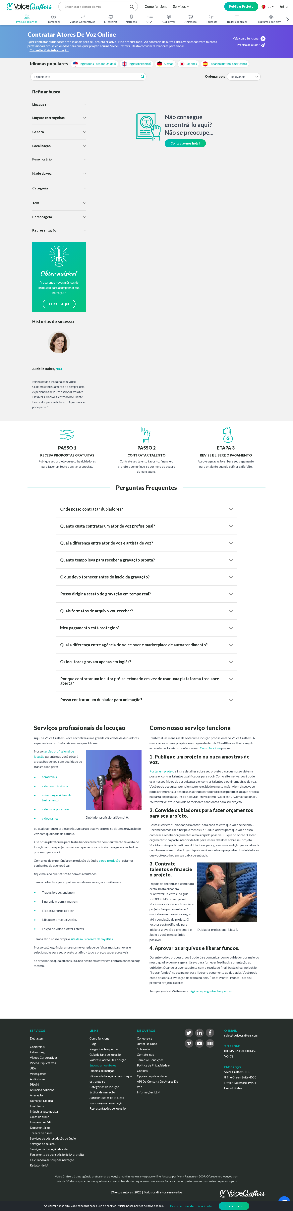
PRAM (34, 1084)
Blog (92, 1044)
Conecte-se (144, 1038)
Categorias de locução (104, 1087)
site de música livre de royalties (92, 939)
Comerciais (37, 1047)
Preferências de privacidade (191, 1206)
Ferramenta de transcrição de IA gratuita (57, 1154)
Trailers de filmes (237, 21)
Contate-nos (145, 1054)
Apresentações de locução (106, 1097)
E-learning (110, 21)
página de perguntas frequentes (210, 991)
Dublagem (36, 1038)
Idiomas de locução (102, 1070)
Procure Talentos (26, 21)
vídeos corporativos (55, 809)
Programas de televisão (271, 21)
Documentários (40, 1127)
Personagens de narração (106, 1103)
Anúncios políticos (42, 1090)
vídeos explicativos (55, 786)
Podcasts (211, 21)
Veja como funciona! (246, 38)
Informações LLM (148, 1092)
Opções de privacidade (152, 1076)
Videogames (38, 1073)
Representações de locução (107, 1108)
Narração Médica (41, 1100)
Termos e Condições (150, 1060)
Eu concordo (234, 1206)
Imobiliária (37, 1106)
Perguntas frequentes (104, 1049)
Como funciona (156, 6)
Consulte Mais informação (49, 50)
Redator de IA (39, 1165)
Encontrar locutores (102, 1065)
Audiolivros (169, 21)
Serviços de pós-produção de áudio (53, 1138)
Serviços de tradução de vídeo (49, 1149)
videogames (50, 818)
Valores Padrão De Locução (107, 1060)
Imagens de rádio (41, 1122)
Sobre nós (143, 1049)
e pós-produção (109, 860)
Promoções (53, 21)
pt (269, 6)
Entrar (284, 6)
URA (149, 21)
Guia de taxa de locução (105, 1054)
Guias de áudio (39, 1117)
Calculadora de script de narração (52, 1160)
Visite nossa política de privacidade (140, 1205)
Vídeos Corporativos (82, 21)
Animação (191, 21)
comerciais (49, 777)
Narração (131, 21)
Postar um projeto (161, 771)
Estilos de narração (102, 1092)
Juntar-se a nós (147, 1044)
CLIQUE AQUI (59, 304)
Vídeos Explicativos (43, 1063)
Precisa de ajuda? (248, 45)
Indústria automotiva (44, 1111)
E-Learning (37, 1052)
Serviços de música (42, 1144)
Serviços (179, 6)
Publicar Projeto (241, 6)
